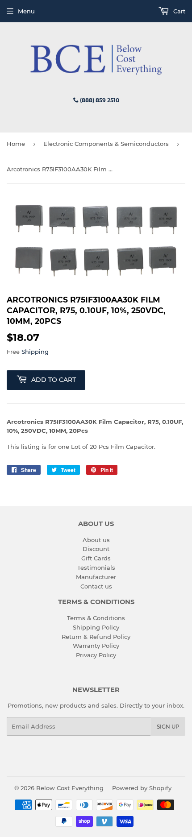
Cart (178, 11)
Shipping (35, 351)
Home (16, 143)
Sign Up (168, 726)
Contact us (96, 586)
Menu (26, 11)
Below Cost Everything (70, 787)
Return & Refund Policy (96, 636)
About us (96, 539)
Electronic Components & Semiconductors (106, 143)
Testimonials (96, 567)
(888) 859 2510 (99, 100)
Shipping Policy (96, 627)
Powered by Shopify (141, 787)
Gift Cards (96, 558)
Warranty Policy (96, 645)
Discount (96, 548)
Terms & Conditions (96, 618)
